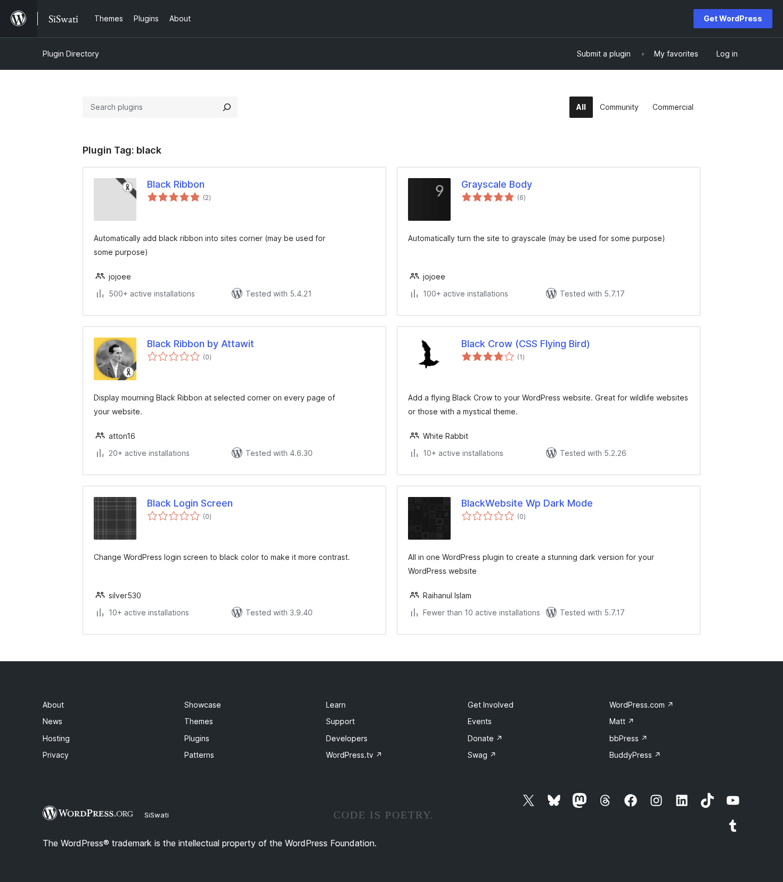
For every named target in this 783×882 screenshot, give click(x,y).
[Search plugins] (227, 107)
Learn (336, 704)
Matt (621, 721)
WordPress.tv (354, 754)
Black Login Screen (190, 503)
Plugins (196, 738)
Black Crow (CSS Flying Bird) (525, 343)
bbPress (628, 738)
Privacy (56, 754)
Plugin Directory (71, 53)
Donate (485, 738)
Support (340, 721)
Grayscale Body (496, 184)
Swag (482, 754)
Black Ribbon (176, 184)
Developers (347, 738)
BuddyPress (635, 754)
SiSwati (156, 815)
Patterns (199, 754)
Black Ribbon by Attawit (200, 343)
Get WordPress (733, 18)
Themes (198, 721)
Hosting (56, 738)
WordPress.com (641, 704)
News (52, 721)
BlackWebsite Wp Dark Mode (527, 503)
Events (480, 721)
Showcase (202, 704)
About (53, 704)
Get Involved (490, 704)
